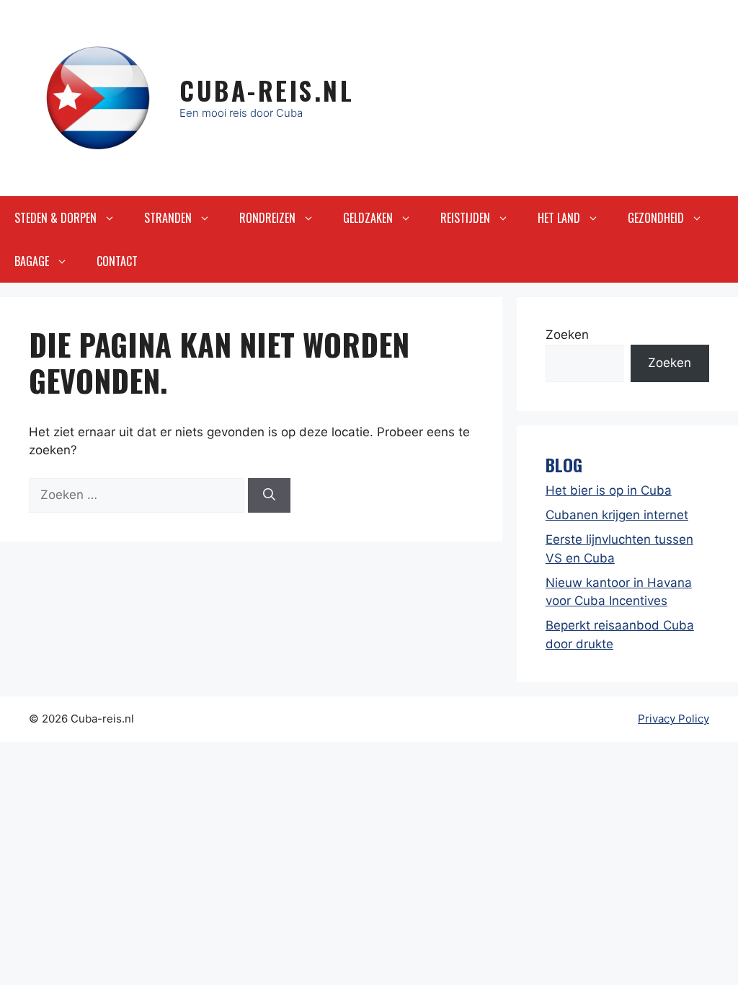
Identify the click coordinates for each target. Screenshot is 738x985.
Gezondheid (656, 217)
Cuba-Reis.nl (266, 90)
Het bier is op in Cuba (609, 490)
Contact (117, 261)
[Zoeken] (269, 495)
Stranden (168, 217)
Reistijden (465, 217)
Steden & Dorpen (55, 217)
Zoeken (567, 334)
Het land (559, 217)
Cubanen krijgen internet (617, 515)
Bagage (31, 261)
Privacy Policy (673, 718)
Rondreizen (267, 217)
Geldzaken (368, 217)
